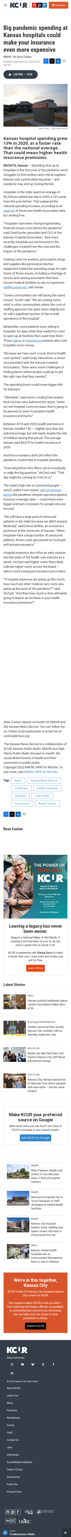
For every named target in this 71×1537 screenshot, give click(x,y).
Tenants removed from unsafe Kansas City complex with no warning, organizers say (46, 1030)
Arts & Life (33, 1048)
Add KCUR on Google (35, 1138)
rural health (42, 795)
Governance (13, 1477)
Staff (10, 1432)
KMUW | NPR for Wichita (40, 772)
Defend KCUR (35, 1326)
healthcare (21, 788)
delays (17, 340)
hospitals (20, 795)
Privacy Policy (14, 1492)
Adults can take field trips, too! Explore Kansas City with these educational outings (46, 1057)
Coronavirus (22, 803)
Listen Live (12, 1395)
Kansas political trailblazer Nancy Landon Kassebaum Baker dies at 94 (48, 1004)
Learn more (35, 968)
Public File (12, 1484)
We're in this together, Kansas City (35, 1283)
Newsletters (13, 1418)
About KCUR (13, 1388)
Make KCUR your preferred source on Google (35, 1117)
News (18, 780)
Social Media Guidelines (19, 1462)
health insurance (47, 788)
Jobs (9, 1447)
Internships (13, 1455)
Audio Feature (47, 803)
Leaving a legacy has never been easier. (35, 929)
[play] (5, 1532)
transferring (34, 340)
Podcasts (12, 1410)
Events (10, 1425)
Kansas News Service (44, 780)
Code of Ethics (15, 1469)
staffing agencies (15, 287)
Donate (60, 5)
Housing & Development (41, 1022)
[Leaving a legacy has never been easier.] (35, 887)
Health (34, 1165)
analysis (9, 210)
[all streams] (66, 1532)
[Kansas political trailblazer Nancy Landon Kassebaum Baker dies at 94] (14, 1001)
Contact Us (13, 1440)
